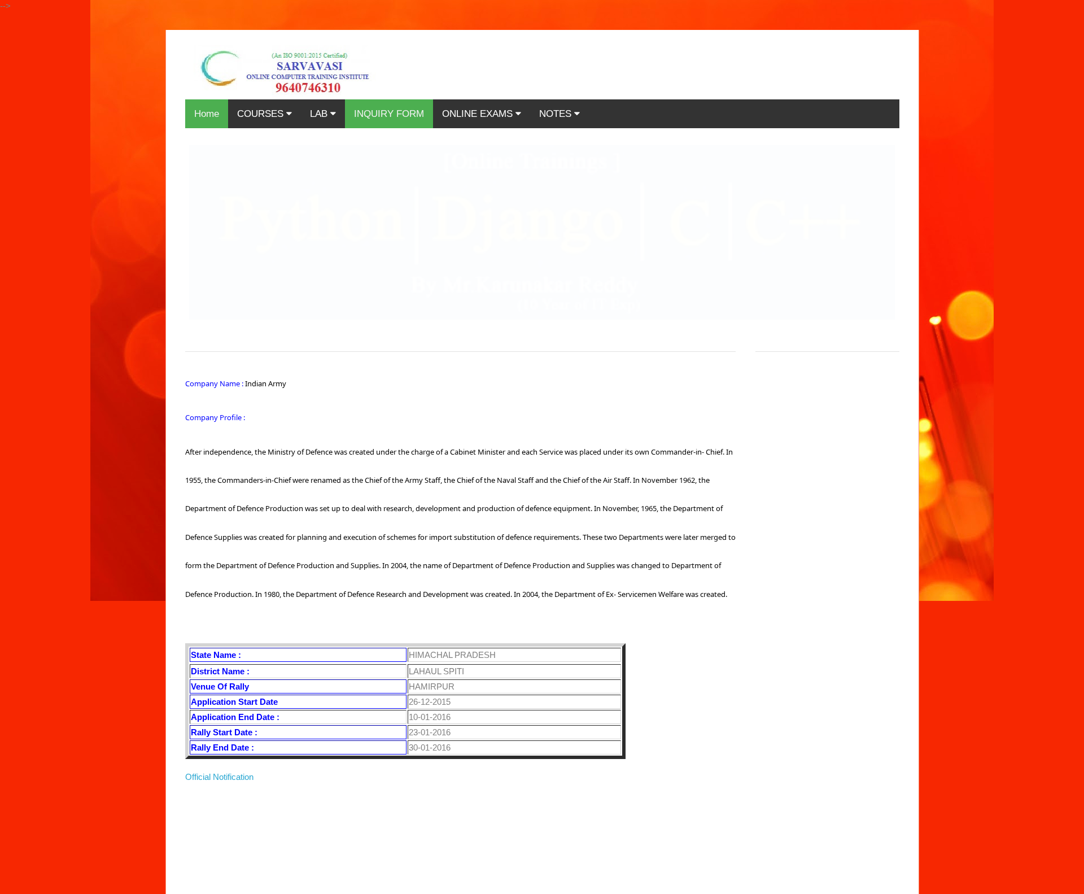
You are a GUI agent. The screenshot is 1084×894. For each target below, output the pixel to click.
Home (206, 113)
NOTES (556, 113)
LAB (320, 113)
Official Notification (219, 777)
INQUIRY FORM (389, 113)
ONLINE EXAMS (478, 113)
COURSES (261, 113)
